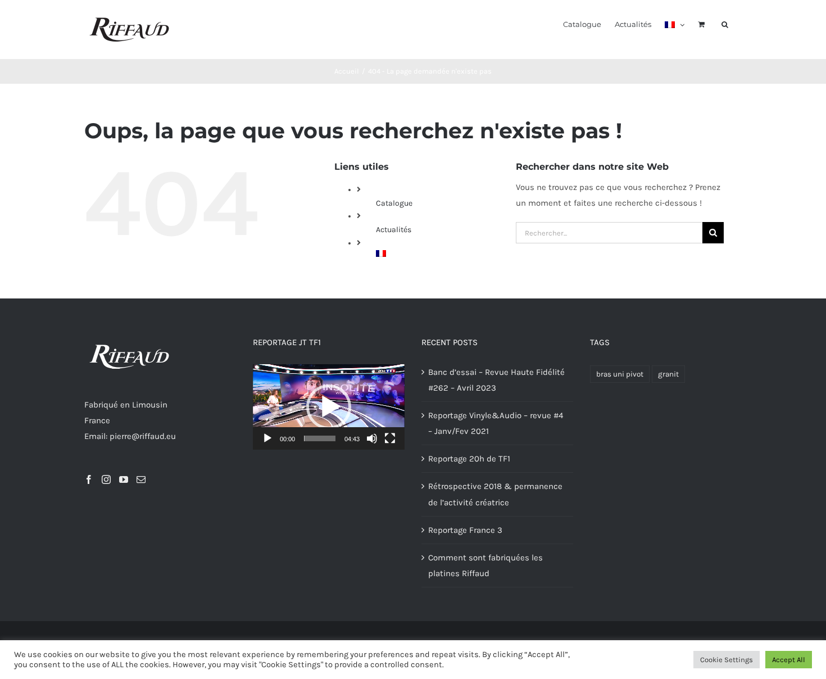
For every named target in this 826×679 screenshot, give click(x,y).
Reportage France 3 (465, 530)
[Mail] (141, 479)
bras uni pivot (619, 374)
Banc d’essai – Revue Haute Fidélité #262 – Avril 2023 (496, 380)
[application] (329, 407)
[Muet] (372, 438)
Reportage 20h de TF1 (469, 459)
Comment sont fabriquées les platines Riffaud (485, 565)
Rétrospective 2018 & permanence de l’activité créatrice (495, 494)
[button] (724, 23)
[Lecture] (267, 438)
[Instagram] (106, 479)
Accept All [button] (788, 659)
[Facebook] (88, 479)
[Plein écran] (390, 438)
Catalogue (394, 203)
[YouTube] (123, 479)
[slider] (319, 438)
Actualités (393, 229)
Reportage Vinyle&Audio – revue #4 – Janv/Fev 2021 (495, 423)
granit (668, 374)
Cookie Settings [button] (726, 659)
